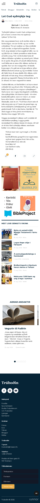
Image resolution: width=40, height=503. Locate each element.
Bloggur (11, 10)
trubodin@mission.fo (10, 447)
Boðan (34, 10)
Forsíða (4, 403)
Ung (27, 10)
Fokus (4, 425)
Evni (3, 428)
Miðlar (4, 435)
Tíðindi (3, 10)
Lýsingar (5, 413)
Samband (5, 416)
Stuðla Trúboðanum (9, 408)
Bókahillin (20, 10)
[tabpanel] (18, 331)
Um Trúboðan (7, 411)
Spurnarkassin (7, 406)
